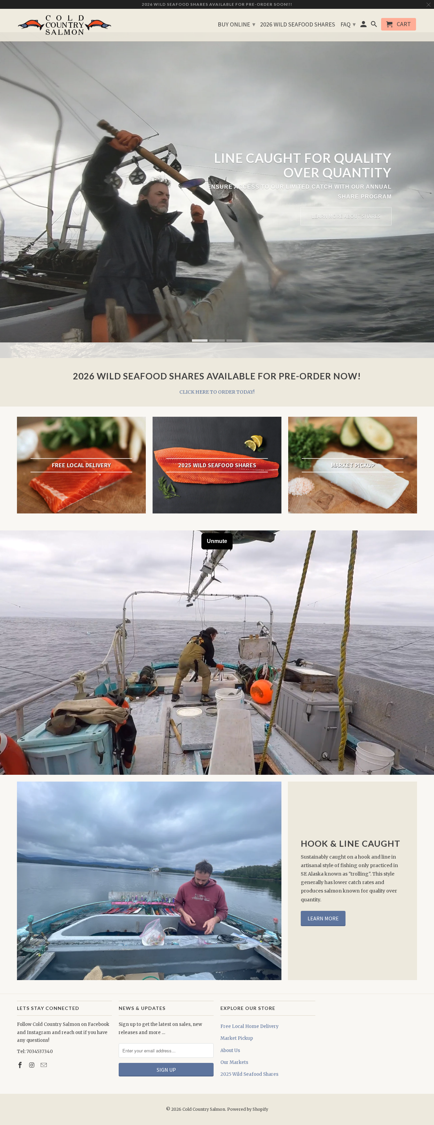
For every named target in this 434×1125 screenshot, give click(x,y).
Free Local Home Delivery (249, 1026)
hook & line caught (350, 843)
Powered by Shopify (247, 1109)
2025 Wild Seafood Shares (249, 1074)
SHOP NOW (367, 218)
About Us (230, 1050)
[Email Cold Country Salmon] (44, 1065)
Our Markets (234, 1062)
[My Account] (364, 26)
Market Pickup (236, 1038)
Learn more (323, 918)
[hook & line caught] (149, 881)
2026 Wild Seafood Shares (297, 24)
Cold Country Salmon (203, 1109)
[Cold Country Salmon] (64, 25)
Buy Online (236, 24)
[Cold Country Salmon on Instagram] (32, 1065)
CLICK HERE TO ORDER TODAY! (217, 392)
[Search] (374, 26)
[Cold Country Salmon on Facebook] (20, 1065)
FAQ (348, 24)
